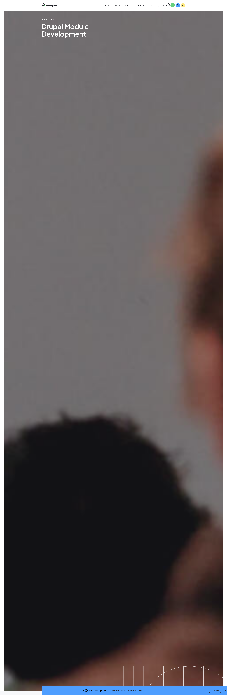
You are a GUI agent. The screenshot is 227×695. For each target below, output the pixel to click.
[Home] (49, 5)
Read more (215, 690)
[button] (178, 5)
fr (183, 5)
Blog (152, 5)
